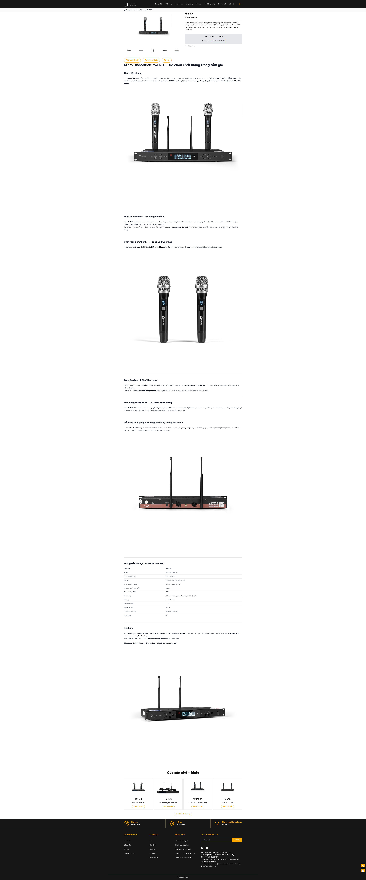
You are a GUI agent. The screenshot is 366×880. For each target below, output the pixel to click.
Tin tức (198, 4)
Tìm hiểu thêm (181, 814)
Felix (151, 841)
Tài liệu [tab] (166, 60)
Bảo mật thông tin (181, 841)
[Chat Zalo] (363, 870)
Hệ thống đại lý (209, 4)
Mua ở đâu (205, 41)
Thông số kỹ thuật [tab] (151, 60)
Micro (195, 46)
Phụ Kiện (152, 845)
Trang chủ (158, 4)
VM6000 (197, 799)
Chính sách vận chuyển (183, 857)
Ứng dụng (189, 4)
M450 (228, 799)
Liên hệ (231, 4)
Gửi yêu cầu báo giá (218, 40)
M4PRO (149, 10)
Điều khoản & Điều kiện (183, 849)
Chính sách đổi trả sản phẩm (185, 853)
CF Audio (153, 853)
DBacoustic (154, 857)
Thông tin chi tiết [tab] (132, 60)
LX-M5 (168, 799)
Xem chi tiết (138, 806)
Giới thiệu (168, 4)
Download (222, 4)
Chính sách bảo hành (182, 845)
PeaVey (152, 849)
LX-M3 (138, 799)
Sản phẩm (179, 4)
